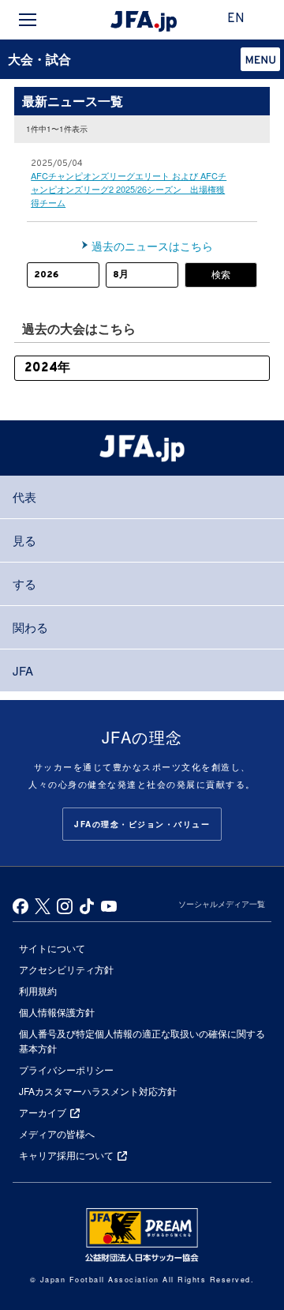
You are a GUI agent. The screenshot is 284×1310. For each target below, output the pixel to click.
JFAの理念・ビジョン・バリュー (142, 824)
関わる (30, 627)
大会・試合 (39, 59)
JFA (23, 670)
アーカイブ (42, 1112)
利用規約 (38, 990)
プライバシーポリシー (66, 1069)
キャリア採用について (66, 1154)
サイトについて (52, 947)
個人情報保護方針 (57, 1011)
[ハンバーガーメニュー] (27, 20)
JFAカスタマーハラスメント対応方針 (98, 1090)
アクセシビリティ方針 (66, 969)
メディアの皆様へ (57, 1133)
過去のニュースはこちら (152, 246)
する (24, 583)
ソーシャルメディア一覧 (221, 903)
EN (236, 19)
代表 (24, 496)
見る (24, 540)
